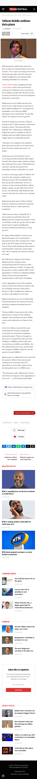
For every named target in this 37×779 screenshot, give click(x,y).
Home (3, 15)
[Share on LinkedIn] (8, 34)
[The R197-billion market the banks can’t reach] (7, 629)
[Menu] (3, 9)
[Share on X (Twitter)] (4, 34)
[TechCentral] (18, 9)
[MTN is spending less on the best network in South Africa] (18, 479)
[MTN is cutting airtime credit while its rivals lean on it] (18, 509)
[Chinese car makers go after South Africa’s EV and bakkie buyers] (7, 737)
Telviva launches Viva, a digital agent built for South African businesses (24, 605)
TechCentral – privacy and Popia (20, 774)
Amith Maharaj (7, 87)
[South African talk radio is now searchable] (7, 750)
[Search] (34, 9)
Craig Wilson (7, 28)
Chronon (25, 767)
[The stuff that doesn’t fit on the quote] (7, 581)
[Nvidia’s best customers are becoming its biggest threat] (7, 713)
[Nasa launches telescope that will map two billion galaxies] (7, 724)
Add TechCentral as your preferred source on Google (19, 394)
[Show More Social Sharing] (12, 34)
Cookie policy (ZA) (19, 771)
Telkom (11, 71)
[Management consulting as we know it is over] (7, 640)
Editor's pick (9, 15)
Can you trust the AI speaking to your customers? (22, 591)
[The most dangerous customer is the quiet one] (7, 651)
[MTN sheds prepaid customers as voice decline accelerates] (18, 540)
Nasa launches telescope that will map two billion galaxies (24, 724)
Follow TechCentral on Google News (20, 387)
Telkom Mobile (7, 85)
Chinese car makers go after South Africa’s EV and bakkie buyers (25, 737)
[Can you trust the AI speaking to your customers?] (7, 592)
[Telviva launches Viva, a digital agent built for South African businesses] (7, 605)
